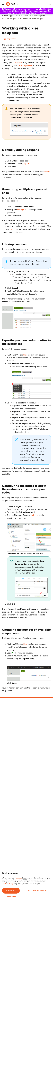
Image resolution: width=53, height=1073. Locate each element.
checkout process (24, 65)
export (47, 172)
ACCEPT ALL (11, 891)
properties (26, 164)
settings (20, 210)
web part (35, 515)
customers (17, 62)
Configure (11, 896)
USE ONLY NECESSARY (37, 891)
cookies (19, 878)
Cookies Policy (7, 884)
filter (25, 355)
